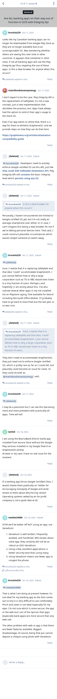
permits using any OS (26, 178)
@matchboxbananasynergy (18, 376)
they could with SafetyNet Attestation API (25, 170)
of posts (27, 3)
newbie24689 (13, 587)
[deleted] (11, 262)
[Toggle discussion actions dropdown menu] (54, 3)
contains (25, 174)
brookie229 (12, 163)
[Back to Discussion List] (3, 3)
